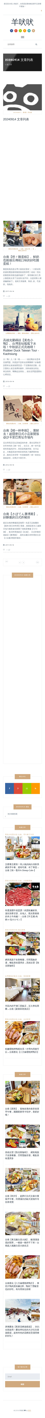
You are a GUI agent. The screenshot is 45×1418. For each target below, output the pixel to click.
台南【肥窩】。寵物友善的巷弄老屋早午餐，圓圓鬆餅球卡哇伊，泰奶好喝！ (22, 1112)
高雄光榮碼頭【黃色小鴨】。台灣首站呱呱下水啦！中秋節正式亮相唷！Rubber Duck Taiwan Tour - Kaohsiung (21, 347)
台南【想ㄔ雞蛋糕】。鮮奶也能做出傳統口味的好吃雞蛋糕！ (21, 260)
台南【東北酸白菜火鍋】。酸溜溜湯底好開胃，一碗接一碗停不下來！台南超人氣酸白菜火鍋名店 (22, 1242)
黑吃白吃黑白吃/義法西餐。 (16, 930)
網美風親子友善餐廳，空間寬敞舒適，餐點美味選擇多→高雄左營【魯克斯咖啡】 (22, 963)
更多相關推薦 (12, 814)
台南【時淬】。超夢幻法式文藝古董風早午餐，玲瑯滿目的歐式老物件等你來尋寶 (22, 1199)
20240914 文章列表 (16, 119)
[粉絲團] (11, 30)
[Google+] (16, 30)
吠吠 (29, 1410)
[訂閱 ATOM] (29, 30)
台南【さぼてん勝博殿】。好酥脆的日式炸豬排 (21, 515)
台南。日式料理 (23, 423)
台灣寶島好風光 (10, 333)
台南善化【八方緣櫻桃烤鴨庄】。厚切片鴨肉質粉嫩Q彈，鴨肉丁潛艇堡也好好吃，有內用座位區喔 (22, 1286)
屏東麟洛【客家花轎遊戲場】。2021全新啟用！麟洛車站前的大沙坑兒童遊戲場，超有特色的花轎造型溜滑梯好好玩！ (22, 1331)
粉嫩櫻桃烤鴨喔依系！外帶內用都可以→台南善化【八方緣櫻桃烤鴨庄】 (22, 1050)
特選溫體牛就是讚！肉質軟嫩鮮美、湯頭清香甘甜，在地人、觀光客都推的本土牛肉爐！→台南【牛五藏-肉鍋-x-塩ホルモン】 (22, 915)
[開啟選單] (33, 30)
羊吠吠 (22, 23)
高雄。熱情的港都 (23, 333)
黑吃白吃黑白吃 (13, 248)
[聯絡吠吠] (20, 30)
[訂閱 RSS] (24, 30)
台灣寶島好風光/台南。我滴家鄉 (17, 976)
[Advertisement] (22, 147)
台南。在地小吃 (25, 248)
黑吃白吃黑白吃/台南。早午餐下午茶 (19, 834)
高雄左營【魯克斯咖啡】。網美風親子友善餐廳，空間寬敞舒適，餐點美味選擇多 (22, 1155)
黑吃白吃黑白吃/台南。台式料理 (17, 1019)
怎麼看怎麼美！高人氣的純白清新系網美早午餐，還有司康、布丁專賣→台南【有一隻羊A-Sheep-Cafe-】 (22, 867)
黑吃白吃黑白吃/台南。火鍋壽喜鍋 (18, 880)
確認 (22, 1384)
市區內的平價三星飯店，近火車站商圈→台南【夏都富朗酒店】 (22, 1007)
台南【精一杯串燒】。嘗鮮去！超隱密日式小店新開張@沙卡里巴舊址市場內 (21, 434)
